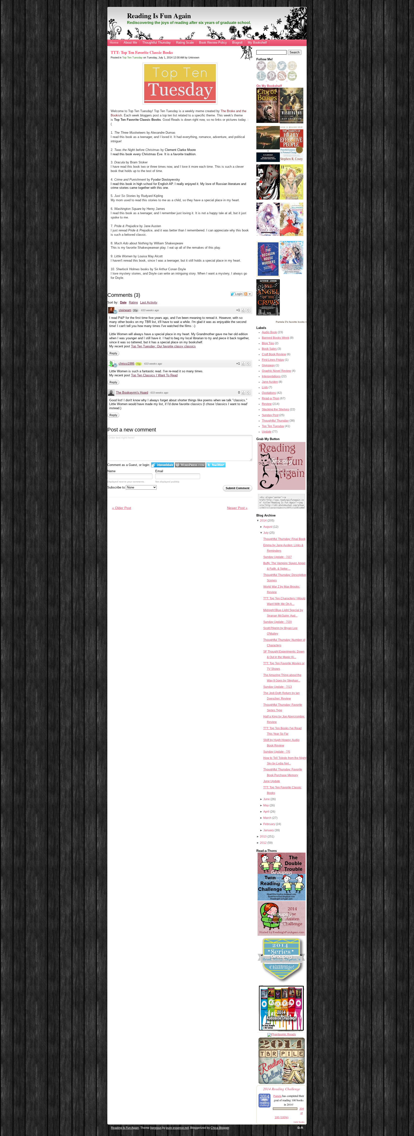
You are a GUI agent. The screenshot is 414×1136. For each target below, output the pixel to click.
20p (135, 310)
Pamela (277, 1096)
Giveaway (268, 365)
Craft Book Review (274, 354)
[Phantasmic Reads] (281, 1034)
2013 (263, 836)
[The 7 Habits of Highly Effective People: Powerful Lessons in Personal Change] (291, 160)
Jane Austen (270, 381)
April (266, 811)
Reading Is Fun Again (159, 16)
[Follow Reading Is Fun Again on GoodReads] (292, 69)
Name (111, 471)
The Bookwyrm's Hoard (132, 392)
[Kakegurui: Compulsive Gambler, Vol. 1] (268, 198)
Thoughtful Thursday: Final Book (284, 539)
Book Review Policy (213, 42)
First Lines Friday (273, 359)
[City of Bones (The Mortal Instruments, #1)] (268, 121)
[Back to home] (298, 1127)
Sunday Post (270, 415)
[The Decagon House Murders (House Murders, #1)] (268, 276)
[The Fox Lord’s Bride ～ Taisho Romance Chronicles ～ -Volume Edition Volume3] (268, 234)
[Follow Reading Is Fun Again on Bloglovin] (261, 69)
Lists (265, 387)
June (266, 799)
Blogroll (237, 42)
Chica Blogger (220, 1127)
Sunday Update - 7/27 (277, 557)
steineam (125, 310)
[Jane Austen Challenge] (281, 934)
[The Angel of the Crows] (268, 314)
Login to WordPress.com (190, 464)
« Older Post (121, 508)
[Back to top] (302, 1127)
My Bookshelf (257, 42)
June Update (271, 781)
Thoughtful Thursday (156, 42)
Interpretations (271, 376)
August (267, 526)
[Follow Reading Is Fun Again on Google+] (272, 69)
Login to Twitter (215, 464)
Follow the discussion (248, 294)
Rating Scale (185, 42)
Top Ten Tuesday (132, 57)
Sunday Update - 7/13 (277, 686)
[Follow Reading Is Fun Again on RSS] (282, 79)
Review (267, 403)
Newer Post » (237, 508)
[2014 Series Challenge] (281, 983)
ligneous (155, 1127)
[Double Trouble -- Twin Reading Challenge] (281, 899)
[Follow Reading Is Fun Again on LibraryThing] (261, 79)
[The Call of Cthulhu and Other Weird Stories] (268, 161)
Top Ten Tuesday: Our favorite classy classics (163, 346)
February (269, 824)
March (267, 817)
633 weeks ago (150, 310)
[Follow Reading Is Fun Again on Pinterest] (272, 79)
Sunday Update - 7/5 (276, 751)
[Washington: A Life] (291, 122)
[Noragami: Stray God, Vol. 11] (291, 198)
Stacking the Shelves (275, 409)
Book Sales (269, 348)
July (266, 532)
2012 (263, 842)
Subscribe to (116, 487)
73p (138, 363)
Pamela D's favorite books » (291, 322)
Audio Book (269, 332)
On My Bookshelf (269, 86)
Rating (133, 302)
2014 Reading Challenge (281, 1088)
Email (159, 471)
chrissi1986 (126, 363)
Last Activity (148, 302)
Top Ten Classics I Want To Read (154, 375)
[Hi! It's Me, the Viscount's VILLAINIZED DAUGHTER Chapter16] (291, 235)
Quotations (269, 392)
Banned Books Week (275, 337)
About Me (130, 42)
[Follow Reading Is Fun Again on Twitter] (282, 69)
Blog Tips (268, 343)
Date (123, 302)
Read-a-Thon (270, 398)
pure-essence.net (177, 1127)
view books (299, 1122)
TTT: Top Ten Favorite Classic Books (142, 52)
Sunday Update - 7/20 (277, 621)
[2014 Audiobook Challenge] (281, 1031)
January (268, 830)
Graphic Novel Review (276, 370)
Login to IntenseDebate (162, 464)
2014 (263, 520)
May (266, 805)
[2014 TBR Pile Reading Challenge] (281, 1083)
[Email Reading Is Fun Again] (292, 79)
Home (114, 42)
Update (266, 431)
